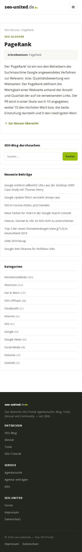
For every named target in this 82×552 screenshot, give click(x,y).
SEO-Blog (11, 433)
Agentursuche (13, 472)
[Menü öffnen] (73, 7)
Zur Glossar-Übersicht (23, 123)
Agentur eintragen (16, 479)
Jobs (7, 486)
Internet (9, 316)
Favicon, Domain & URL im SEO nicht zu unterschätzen (38, 221)
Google (9, 331)
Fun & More (11, 293)
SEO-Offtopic (12, 300)
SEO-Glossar (11, 30)
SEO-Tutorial (13, 453)
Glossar (9, 440)
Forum (9, 505)
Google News (12, 339)
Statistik (9, 363)
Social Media (12, 347)
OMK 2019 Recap (15, 241)
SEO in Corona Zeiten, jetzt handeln (26, 205)
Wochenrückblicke (15, 277)
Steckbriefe (11, 308)
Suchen (70, 156)
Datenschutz (13, 519)
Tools (8, 447)
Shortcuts (10, 285)
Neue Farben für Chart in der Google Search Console (37, 213)
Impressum (12, 512)
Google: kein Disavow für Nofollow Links (29, 249)
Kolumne (9, 355)
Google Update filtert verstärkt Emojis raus (32, 197)
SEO (7, 324)
